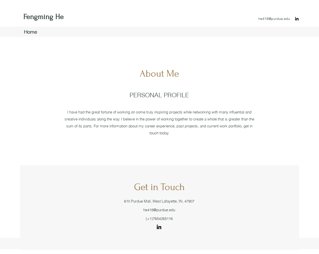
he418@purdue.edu (274, 18)
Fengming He (43, 16)
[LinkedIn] (296, 18)
